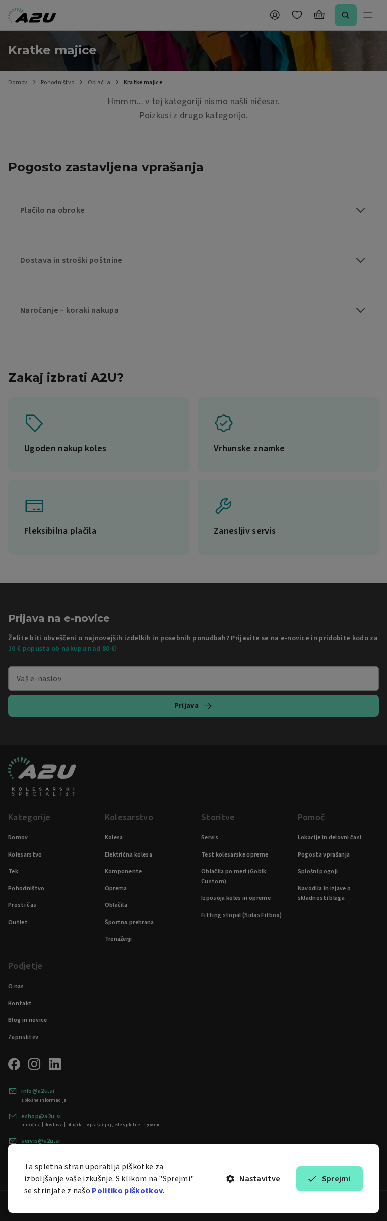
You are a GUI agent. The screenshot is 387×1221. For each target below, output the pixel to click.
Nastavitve (259, 1178)
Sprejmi (336, 1178)
